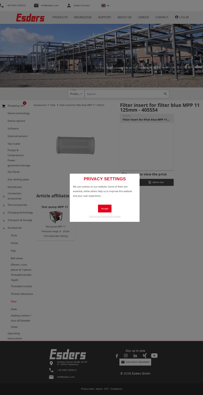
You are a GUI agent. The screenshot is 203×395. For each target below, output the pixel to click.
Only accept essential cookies (105, 216)
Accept (104, 208)
